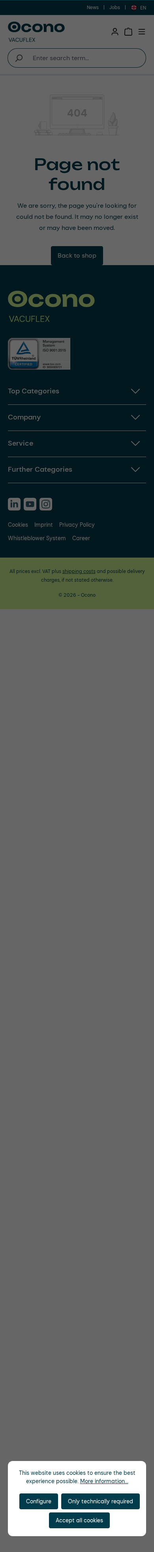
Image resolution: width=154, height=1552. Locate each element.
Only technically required (100, 1501)
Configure (38, 1501)
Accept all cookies (79, 1520)
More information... (104, 1481)
